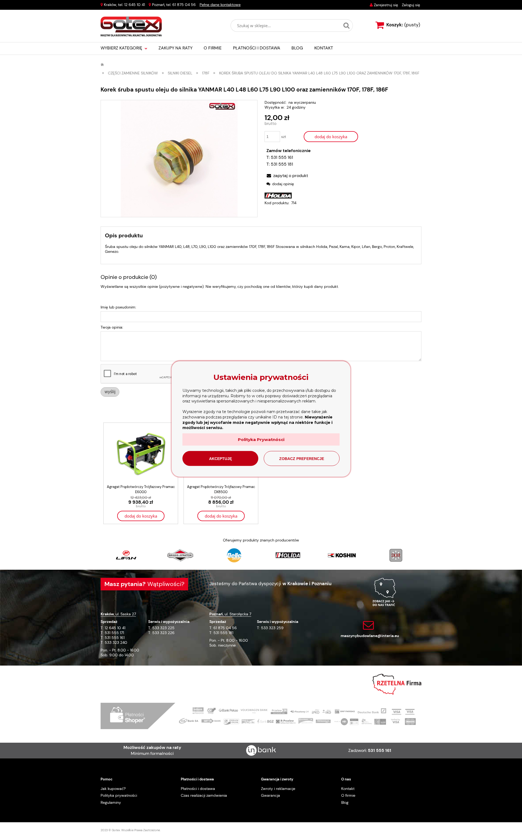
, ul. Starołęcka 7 (230, 614)
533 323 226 (163, 632)
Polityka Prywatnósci (261, 439)
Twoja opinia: (112, 327)
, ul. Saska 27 (118, 614)
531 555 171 (114, 632)
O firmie (348, 795)
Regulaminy (111, 802)
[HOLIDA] (278, 195)
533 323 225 (163, 627)
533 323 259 (272, 627)
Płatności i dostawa (198, 788)
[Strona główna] (131, 27)
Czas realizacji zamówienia (204, 795)
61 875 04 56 (184, 4)
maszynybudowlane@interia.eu (370, 635)
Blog (345, 802)
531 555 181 (282, 164)
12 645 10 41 (134, 4)
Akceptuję (220, 458)
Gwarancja (270, 795)
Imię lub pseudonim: (118, 307)
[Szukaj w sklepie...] (346, 25)
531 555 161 (282, 157)
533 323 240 (116, 642)
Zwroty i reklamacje (278, 788)
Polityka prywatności (119, 795)
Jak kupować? (113, 788)
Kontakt (348, 788)
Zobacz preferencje (301, 458)
